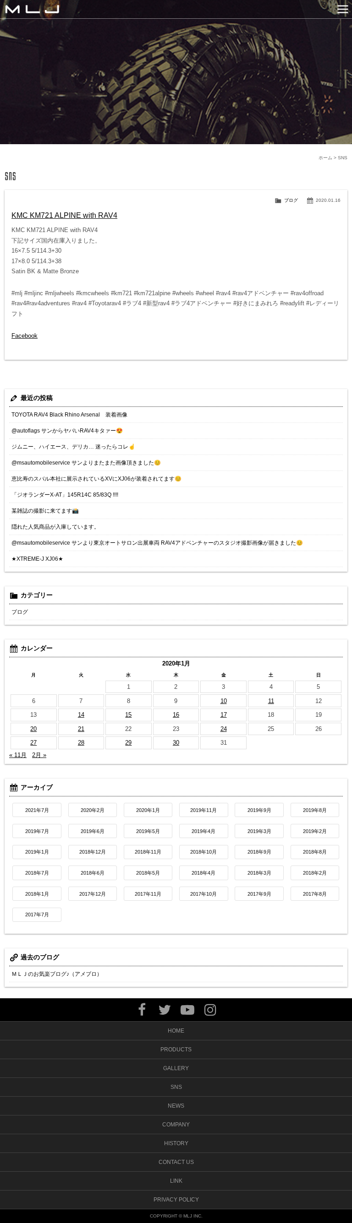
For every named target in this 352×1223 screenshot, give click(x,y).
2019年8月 (315, 810)
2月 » (39, 755)
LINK (176, 1181)
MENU (343, 9)
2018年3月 (259, 873)
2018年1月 (37, 894)
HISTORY (176, 1143)
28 (81, 742)
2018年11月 (148, 852)
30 (176, 742)
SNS (176, 1087)
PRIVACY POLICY (176, 1199)
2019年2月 (315, 831)
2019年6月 (92, 831)
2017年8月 (315, 894)
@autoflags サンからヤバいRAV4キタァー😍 (67, 431)
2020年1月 (148, 810)
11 (271, 701)
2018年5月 (148, 873)
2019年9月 (259, 810)
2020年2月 (92, 810)
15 (128, 714)
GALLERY (176, 1068)
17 (223, 714)
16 (176, 714)
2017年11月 (148, 894)
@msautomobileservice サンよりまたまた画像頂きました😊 (86, 463)
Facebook (24, 335)
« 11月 (18, 755)
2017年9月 (259, 894)
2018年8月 (315, 852)
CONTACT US (176, 1162)
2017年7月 (37, 914)
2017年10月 (203, 894)
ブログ (291, 200)
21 (81, 728)
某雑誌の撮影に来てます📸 (45, 511)
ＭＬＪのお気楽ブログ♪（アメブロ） (56, 974)
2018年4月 (203, 873)
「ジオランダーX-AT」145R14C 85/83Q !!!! (64, 495)
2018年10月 (203, 852)
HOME (176, 1031)
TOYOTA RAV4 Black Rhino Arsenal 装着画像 (69, 414)
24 (223, 728)
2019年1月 (37, 852)
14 (81, 714)
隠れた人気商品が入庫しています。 (55, 527)
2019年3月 (259, 831)
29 (128, 742)
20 (33, 728)
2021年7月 (37, 810)
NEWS (176, 1106)
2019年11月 (203, 810)
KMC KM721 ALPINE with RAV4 (64, 215)
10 (223, 701)
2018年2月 (315, 873)
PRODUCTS (176, 1049)
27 (33, 742)
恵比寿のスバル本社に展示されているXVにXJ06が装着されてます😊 (96, 479)
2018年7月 (37, 873)
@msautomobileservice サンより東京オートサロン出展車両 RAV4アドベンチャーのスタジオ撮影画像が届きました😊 (157, 543)
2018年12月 (92, 852)
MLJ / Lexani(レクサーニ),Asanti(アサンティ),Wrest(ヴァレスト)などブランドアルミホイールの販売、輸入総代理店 (32, 9)
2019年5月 (148, 831)
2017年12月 (92, 894)
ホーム (325, 157)
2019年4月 (203, 831)
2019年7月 (37, 831)
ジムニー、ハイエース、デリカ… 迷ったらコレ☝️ (73, 447)
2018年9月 (259, 852)
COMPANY (176, 1124)
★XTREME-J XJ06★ (37, 559)
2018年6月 (92, 873)
